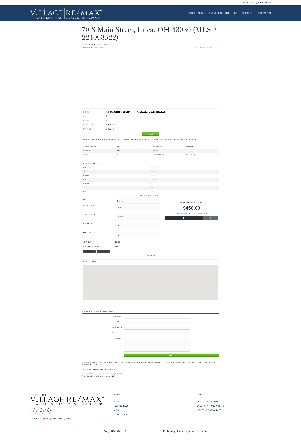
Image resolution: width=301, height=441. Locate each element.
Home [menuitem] (192, 13)
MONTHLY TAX (88, 242)
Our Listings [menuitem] (215, 13)
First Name (118, 316)
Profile (196, 47)
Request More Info (150, 134)
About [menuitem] (201, 13)
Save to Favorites (87, 47)
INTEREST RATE (89, 224)
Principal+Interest (183, 214)
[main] (150, 199)
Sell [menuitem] (227, 13)
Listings (209, 47)
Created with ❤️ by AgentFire (43, 418)
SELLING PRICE (88, 205)
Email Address (117, 333)
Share (101, 47)
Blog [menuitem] (116, 410)
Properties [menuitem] (248, 13)
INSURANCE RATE (89, 233)
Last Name (119, 322)
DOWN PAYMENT (89, 215)
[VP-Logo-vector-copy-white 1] (66, 13)
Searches (203, 47)
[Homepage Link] (67, 399)
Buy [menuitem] (236, 13)
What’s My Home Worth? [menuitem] (210, 406)
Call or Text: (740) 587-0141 (256, 2)
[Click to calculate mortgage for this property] (143, 112)
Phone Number (117, 327)
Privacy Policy (65, 418)
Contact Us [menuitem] (264, 13)
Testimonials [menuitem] (120, 406)
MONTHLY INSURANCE (91, 246)
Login (217, 47)
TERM (85, 200)
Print (96, 47)
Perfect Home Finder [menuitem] (208, 401)
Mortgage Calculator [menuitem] (210, 410)
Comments (118, 338)
